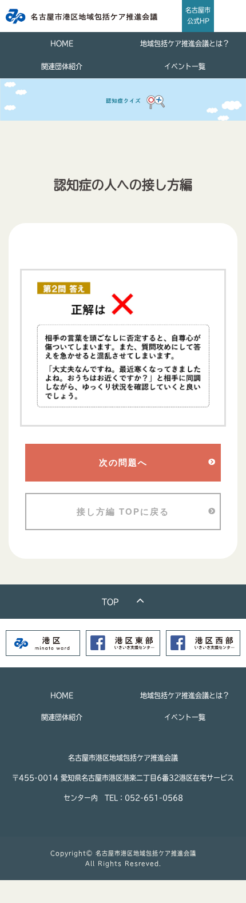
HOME (61, 43)
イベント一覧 (184, 66)
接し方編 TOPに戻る (123, 511)
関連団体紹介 (61, 66)
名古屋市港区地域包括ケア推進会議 (146, 853)
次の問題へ (123, 462)
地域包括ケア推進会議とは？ (184, 43)
